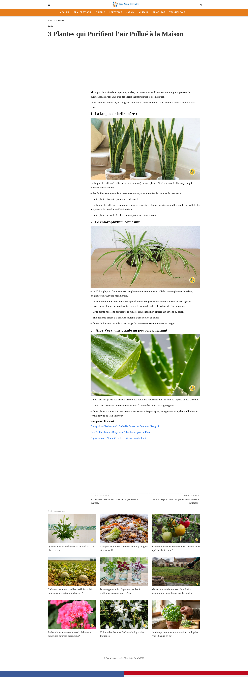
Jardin (130, 12)
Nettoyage (115, 12)
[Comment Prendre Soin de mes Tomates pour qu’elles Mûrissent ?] (176, 528)
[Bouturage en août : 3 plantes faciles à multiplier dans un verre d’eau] (124, 571)
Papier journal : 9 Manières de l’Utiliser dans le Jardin (119, 438)
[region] (124, 61)
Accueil (65, 12)
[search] (201, 5)
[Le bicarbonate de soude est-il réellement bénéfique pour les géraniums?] (72, 614)
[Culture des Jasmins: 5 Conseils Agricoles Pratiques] (124, 614)
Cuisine (100, 12)
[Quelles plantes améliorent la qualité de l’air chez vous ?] (72, 528)
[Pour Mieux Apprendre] (125, 4)
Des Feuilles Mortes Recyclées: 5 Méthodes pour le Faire (120, 432)
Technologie (177, 12)
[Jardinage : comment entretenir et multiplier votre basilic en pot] (176, 614)
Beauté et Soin (83, 12)
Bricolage (159, 12)
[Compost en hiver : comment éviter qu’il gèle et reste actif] (124, 528)
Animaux (143, 12)
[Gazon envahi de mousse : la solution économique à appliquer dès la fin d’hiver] (176, 571)
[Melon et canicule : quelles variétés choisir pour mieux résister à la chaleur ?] (72, 571)
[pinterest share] (186, 673)
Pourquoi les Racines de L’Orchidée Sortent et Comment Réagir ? (125, 426)
